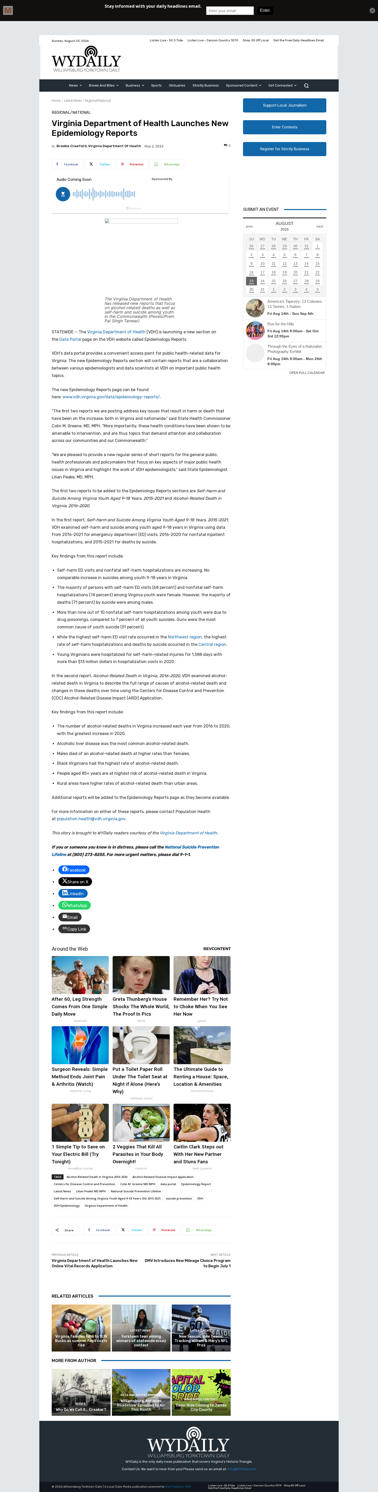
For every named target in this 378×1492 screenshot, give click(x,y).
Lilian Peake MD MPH (91, 1191)
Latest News (73, 100)
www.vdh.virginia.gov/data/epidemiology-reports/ (111, 396)
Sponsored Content (200, 1399)
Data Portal (70, 339)
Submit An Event (261, 209)
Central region (212, 644)
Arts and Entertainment (140, 1395)
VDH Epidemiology (67, 1205)
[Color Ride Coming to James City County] (201, 1392)
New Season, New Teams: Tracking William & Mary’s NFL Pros (201, 1340)
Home (56, 100)
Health (80, 1330)
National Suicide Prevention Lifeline (136, 1191)
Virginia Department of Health (116, 331)
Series (80, 1403)
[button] (306, 85)
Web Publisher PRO (178, 1486)
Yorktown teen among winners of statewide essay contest (141, 1340)
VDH (200, 1198)
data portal (168, 1184)
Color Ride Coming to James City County (201, 1407)
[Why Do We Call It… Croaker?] (81, 1392)
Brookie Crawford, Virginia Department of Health (99, 146)
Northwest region (185, 637)
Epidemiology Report (196, 1184)
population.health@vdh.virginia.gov (91, 818)
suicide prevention (179, 1198)
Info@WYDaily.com (242, 1469)
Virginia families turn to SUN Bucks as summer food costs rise (81, 1340)
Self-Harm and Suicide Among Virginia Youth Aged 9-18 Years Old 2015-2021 (107, 1198)
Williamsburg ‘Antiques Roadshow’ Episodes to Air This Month (141, 1405)
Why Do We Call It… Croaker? (81, 1410)
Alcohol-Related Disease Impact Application (163, 1177)
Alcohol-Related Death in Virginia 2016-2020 (97, 1177)
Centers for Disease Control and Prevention (84, 1184)
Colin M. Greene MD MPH (137, 1184)
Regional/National (98, 100)
